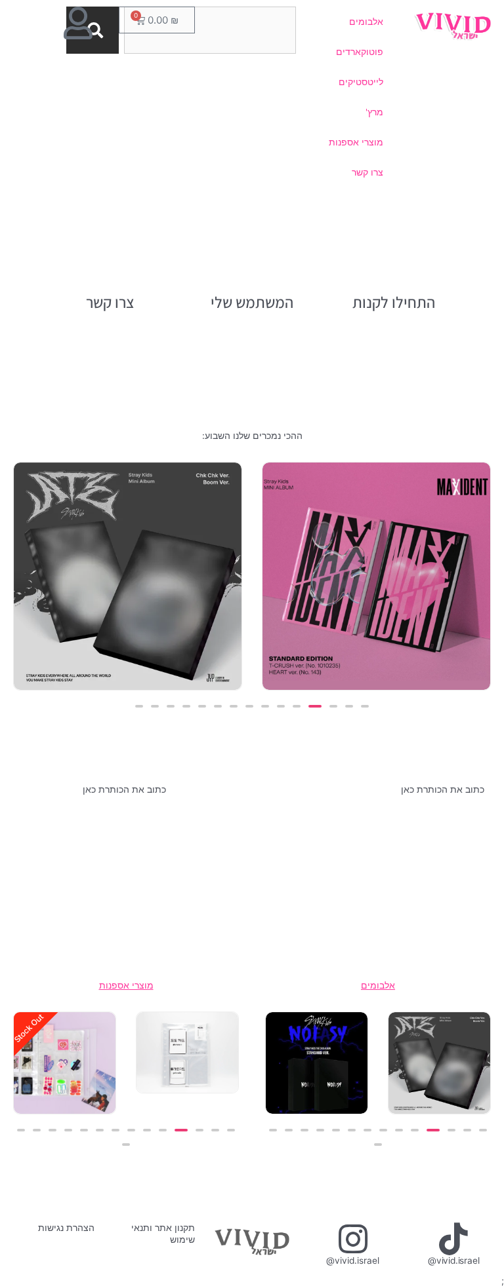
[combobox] (210, 30)
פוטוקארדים (359, 52)
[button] (365, 706)
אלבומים (366, 21)
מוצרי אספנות (356, 142)
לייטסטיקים (361, 82)
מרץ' (374, 112)
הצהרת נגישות (66, 1227)
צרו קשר (367, 172)
